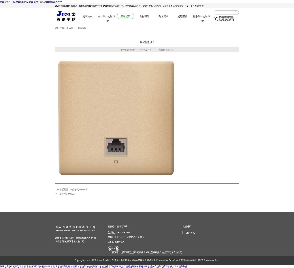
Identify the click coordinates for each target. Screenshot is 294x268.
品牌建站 (190, 232)
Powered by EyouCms (167, 260)
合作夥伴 (144, 16)
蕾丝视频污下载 (16, 266)
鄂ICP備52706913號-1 (208, 260)
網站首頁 (87, 16)
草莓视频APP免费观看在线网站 (123, 266)
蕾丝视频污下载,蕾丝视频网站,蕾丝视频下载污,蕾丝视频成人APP (31, 1)
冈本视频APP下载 (46, 266)
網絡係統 (81, 27)
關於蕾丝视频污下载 (106, 17)
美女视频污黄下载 (161, 266)
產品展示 (125, 16)
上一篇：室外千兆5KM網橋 (71, 189)
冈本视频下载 (30, 266)
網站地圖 (4, 266)
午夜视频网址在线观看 (97, 266)
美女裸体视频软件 (178, 266)
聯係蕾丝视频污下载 (201, 17)
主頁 (62, 27)
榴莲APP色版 (145, 266)
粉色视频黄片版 (62, 266)
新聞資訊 (163, 16)
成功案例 (182, 16)
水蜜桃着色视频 (78, 266)
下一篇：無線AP (65, 193)
